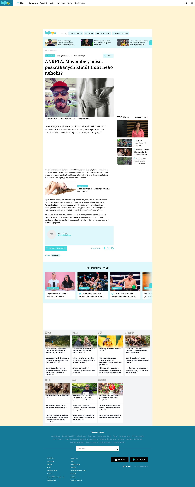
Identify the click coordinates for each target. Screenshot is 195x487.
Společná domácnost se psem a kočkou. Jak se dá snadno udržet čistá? (109, 408)
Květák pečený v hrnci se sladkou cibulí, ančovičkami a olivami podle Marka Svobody (137, 370)
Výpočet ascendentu (77, 442)
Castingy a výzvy (75, 464)
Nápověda (73, 474)
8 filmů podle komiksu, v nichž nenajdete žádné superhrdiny (55, 406)
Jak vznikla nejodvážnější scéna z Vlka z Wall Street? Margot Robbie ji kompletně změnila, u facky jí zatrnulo (57, 419)
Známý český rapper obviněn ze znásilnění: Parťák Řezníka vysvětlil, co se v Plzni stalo (67, 43)
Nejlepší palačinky (106, 442)
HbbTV (49, 467)
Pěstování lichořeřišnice (134, 439)
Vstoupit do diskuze (57, 248)
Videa (70, 3)
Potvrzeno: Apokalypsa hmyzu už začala (110, 349)
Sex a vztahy (61, 3)
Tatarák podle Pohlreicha (107, 439)
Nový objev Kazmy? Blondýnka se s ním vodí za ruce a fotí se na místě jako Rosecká (84, 418)
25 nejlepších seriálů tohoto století (57, 395)
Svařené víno (93, 439)
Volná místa (50, 461)
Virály (52, 3)
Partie (109, 436)
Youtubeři (43, 3)
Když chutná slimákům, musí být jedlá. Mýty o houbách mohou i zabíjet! (109, 398)
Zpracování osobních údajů (78, 470)
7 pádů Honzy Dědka (72, 439)
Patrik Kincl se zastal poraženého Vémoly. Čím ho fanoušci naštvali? (92, 295)
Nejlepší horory (81, 436)
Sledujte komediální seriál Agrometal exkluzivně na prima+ (140, 145)
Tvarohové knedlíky (91, 442)
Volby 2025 (84, 439)
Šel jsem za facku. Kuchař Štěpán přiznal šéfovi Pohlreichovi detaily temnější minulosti (84, 360)
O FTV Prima (50, 458)
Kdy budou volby (124, 436)
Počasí (115, 436)
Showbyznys (33, 3)
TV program (92, 436)
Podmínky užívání (52, 470)
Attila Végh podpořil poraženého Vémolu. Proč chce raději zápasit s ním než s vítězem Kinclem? (123, 295)
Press (72, 461)
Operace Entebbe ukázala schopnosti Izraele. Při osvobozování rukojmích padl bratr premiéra (110, 361)
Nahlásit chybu (51, 480)
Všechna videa (140, 117)
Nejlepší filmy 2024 (68, 436)
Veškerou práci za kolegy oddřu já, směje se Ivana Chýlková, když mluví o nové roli (84, 350)
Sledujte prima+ (80, 3)
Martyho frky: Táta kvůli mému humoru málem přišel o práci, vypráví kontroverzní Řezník (82, 398)
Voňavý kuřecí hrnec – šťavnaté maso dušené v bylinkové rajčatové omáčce (137, 360)
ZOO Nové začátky (138, 436)
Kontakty (73, 467)
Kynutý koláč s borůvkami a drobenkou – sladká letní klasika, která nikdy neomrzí (136, 350)
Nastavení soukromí (76, 480)
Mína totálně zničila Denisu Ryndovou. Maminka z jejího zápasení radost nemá (139, 43)
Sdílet (109, 56)
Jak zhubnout (55, 436)
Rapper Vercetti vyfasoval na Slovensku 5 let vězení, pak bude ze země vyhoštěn (84, 408)
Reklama (49, 464)
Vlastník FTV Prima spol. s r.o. (55, 477)
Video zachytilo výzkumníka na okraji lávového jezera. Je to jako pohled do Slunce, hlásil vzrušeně (110, 370)
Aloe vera (121, 439)
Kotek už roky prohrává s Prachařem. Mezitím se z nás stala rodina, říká (84, 370)
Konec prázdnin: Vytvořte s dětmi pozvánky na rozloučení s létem (110, 416)
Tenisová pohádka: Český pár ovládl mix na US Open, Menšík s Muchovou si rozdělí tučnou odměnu (56, 371)
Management (74, 458)
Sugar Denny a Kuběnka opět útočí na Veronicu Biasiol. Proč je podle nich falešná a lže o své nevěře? (59, 295)
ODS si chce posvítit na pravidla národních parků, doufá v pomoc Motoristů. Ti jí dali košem (56, 350)
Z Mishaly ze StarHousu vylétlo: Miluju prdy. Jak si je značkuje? (102, 43)
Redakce (73, 477)
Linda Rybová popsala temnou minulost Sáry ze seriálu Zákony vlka (141, 162)
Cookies (49, 474)
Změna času (102, 436)
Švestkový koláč (119, 442)
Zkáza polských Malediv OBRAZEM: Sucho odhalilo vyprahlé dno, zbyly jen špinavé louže (57, 360)
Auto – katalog (58, 439)
